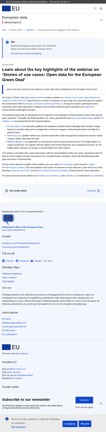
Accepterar (70, 424)
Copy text (91, 191)
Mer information (18, 427)
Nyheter (30, 30)
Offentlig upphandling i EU (14, 323)
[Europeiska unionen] (10, 8)
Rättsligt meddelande (12, 274)
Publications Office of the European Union (22, 227)
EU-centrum (16, 378)
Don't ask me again (84, 407)
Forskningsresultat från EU (14, 327)
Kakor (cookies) (9, 277)
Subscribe (84, 400)
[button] (101, 8)
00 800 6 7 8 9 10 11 (16, 369)
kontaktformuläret (25, 375)
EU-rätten (6, 319)
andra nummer (13, 372)
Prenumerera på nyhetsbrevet (15, 247)
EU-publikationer (10, 334)
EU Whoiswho (8, 330)
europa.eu (23, 353)
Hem (4, 30)
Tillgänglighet (8, 281)
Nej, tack (85, 424)
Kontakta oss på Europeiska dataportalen (21, 243)
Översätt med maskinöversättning (26, 53)
